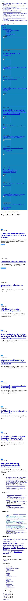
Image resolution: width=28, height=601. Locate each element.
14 (8, 594)
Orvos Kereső (6, 209)
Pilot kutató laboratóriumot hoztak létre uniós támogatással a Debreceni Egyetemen (13, 235)
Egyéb (2, 330)
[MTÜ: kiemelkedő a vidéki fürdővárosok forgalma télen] (15, 304)
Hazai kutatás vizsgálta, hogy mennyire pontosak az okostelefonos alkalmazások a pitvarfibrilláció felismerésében (14, 137)
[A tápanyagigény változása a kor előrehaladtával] (12, 281)
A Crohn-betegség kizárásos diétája (14, 495)
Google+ (5, 560)
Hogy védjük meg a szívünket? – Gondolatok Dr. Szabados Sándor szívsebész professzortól (14, 112)
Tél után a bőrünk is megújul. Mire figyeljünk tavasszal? (15, 20)
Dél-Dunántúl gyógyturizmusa (12, 30)
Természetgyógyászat (10, 34)
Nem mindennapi (7, 207)
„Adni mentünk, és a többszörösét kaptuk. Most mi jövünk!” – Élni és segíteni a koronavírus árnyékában (16, 524)
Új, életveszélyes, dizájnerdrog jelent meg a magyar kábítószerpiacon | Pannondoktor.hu (15, 527)
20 (6, 596)
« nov (4, 599)
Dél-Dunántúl (9, 150)
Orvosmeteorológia (20, 550)
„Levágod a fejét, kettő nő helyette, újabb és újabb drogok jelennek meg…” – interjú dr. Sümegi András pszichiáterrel (16, 530)
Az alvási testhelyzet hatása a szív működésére (13, 148)
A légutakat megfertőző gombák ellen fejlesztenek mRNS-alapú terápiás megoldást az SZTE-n (14, 195)
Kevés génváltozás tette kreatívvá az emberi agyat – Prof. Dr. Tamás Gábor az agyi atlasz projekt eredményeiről (14, 336)
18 (4, 596)
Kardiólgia (3, 244)
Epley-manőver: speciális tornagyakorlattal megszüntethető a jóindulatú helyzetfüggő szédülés (15, 499)
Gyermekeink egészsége (11, 546)
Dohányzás (8, 31)
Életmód (8, 35)
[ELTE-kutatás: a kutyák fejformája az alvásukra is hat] (15, 406)
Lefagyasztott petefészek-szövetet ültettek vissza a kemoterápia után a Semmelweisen (13, 362)
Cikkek (7, 91)
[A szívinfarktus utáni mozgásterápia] (12, 257)
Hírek (4, 149)
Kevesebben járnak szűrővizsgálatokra (10, 171)
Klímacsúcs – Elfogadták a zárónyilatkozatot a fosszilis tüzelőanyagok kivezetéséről (10, 465)
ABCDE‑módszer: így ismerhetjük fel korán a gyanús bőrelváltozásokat (16, 478)
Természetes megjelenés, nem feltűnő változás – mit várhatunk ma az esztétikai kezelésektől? (14, 11)
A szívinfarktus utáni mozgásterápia (13, 262)
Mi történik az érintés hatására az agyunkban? (17, 501)
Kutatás (13, 548)
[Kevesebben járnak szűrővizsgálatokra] (15, 165)
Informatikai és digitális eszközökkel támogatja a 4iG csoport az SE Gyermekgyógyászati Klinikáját (13, 438)
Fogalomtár (5, 208)
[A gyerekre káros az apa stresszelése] (15, 49)
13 (6, 594)
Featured (18, 543)
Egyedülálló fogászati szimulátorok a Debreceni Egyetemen (13, 387)
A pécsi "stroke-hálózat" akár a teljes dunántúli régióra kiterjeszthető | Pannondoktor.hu (16, 517)
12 (5, 594)
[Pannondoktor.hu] (5, 24)
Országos (8, 151)
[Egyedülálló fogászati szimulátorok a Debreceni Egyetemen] (15, 381)
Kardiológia (5, 90)
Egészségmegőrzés (7, 29)
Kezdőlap (5, 27)
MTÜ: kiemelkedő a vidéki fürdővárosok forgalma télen (11, 310)
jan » (8, 599)
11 (3, 594)
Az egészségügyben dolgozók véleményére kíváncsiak (16, 533)
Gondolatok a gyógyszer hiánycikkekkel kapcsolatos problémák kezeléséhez (15, 504)
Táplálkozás (8, 32)
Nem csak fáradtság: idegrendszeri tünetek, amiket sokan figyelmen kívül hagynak (14, 6)
